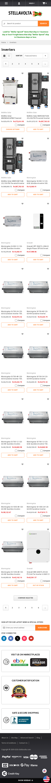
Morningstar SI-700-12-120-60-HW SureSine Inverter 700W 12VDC (11, 443)
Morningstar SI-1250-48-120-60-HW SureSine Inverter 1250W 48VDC (12, 573)
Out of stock (38, 585)
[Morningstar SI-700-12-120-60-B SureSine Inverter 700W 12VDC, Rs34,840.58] (38, 416)
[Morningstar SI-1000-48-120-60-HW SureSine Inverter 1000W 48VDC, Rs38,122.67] (12, 481)
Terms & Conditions (8, 743)
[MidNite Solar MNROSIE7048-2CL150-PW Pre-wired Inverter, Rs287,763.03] (12, 156)
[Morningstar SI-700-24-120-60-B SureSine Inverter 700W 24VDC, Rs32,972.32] (12, 286)
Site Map (14, 738)
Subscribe (42, 628)
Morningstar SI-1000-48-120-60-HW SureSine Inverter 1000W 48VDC (12, 508)
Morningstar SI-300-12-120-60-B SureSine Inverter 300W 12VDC (38, 182)
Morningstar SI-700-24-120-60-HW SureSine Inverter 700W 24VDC (37, 378)
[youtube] (31, 638)
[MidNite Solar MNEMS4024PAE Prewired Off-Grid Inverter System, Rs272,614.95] (12, 91)
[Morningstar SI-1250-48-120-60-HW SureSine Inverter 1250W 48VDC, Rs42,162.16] (12, 547)
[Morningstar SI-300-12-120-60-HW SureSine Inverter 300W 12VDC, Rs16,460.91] (12, 221)
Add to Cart (38, 129)
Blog (38, 738)
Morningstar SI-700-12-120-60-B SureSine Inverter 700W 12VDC (38, 443)
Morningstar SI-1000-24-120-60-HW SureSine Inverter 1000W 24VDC (38, 508)
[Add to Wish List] (22, 73)
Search (43, 23)
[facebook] (10, 638)
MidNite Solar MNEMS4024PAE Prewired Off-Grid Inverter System (11, 117)
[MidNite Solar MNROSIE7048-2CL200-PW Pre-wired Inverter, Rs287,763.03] (38, 91)
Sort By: (19, 56)
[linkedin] (4, 638)
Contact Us (23, 743)
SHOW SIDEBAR (24, 780)
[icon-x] (17, 638)
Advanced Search (27, 738)
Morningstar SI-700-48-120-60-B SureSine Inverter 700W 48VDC (12, 378)
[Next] (45, 64)
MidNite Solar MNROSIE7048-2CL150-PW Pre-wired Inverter (12, 182)
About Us (4, 738)
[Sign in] (19, 3)
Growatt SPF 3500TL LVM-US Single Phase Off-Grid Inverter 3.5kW (38, 247)
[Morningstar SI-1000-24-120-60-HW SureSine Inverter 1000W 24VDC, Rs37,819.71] (38, 481)
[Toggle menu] (6, 3)
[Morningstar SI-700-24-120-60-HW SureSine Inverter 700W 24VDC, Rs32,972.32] (38, 351)
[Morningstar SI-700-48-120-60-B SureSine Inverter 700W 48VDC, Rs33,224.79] (12, 351)
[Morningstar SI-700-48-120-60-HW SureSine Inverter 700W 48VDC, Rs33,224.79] (38, 286)
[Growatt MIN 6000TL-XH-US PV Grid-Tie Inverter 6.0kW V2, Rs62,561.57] (38, 547)
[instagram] (24, 638)
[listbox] (36, 55)
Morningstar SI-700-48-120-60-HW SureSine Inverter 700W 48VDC (37, 312)
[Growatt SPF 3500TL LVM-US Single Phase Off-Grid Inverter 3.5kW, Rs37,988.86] (38, 221)
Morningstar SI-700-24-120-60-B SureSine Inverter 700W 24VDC (12, 312)
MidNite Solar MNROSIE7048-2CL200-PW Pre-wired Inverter (38, 117)
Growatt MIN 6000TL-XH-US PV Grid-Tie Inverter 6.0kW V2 (38, 573)
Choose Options (12, 129)
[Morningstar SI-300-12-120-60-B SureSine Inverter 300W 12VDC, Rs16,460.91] (38, 156)
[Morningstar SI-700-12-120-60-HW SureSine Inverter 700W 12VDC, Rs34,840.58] (12, 416)
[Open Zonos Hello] (45, 777)
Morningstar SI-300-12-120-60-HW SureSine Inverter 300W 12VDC (11, 247)
